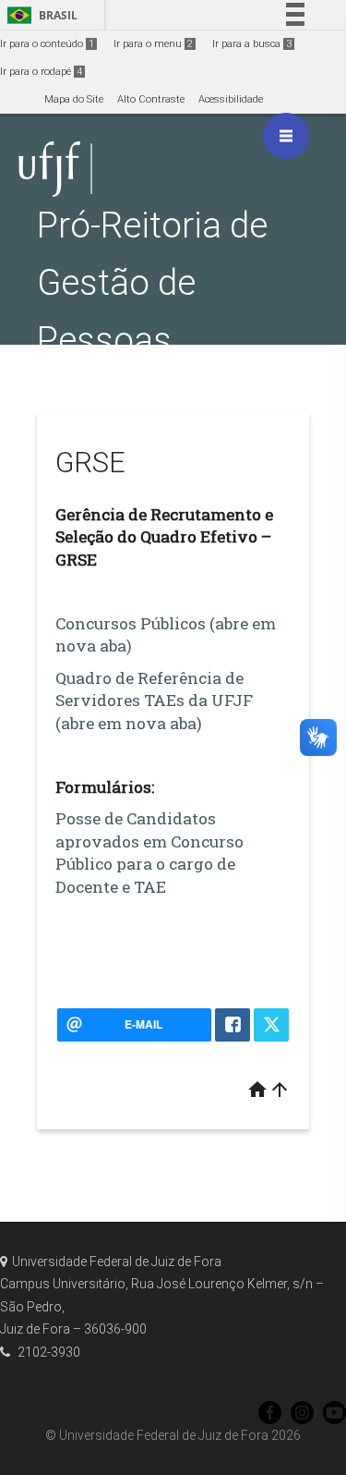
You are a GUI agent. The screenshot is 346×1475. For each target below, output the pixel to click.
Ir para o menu (153, 44)
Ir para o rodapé (41, 72)
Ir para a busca (252, 44)
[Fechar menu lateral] (286, 136)
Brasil (39, 15)
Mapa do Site (73, 99)
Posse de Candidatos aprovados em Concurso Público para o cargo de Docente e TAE (149, 852)
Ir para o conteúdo (47, 44)
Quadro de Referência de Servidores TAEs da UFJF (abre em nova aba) (154, 700)
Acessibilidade (230, 99)
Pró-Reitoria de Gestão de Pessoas (152, 282)
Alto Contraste (151, 99)
